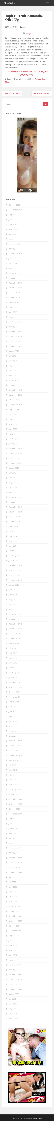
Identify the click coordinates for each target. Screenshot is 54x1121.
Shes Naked (10, 3)
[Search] (45, 104)
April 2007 (13, 955)
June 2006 (13, 1004)
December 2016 (15, 390)
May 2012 (13, 658)
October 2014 (14, 516)
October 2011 (14, 692)
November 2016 (15, 395)
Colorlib (22, 1118)
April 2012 (13, 663)
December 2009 (15, 799)
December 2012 (15, 624)
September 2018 (15, 297)
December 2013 (15, 565)
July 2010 (12, 765)
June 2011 (13, 711)
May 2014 (13, 541)
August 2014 (14, 526)
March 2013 (13, 609)
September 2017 (15, 346)
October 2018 (14, 292)
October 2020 (14, 205)
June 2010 (13, 770)
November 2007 (15, 921)
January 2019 (14, 278)
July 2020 (12, 219)
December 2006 (15, 974)
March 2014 (13, 551)
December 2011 (15, 682)
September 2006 (15, 989)
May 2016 (13, 424)
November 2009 (15, 804)
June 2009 (13, 828)
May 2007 (13, 950)
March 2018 (13, 317)
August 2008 (14, 877)
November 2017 (15, 336)
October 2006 (14, 984)
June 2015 (13, 478)
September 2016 (15, 404)
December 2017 (15, 331)
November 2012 (15, 629)
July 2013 (12, 590)
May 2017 (13, 365)
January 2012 (14, 677)
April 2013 (13, 604)
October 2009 (14, 809)
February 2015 (15, 497)
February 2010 (15, 789)
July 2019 (12, 258)
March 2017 (13, 375)
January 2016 (14, 443)
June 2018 (13, 307)
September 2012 (15, 638)
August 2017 (14, 351)
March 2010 (13, 784)
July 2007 (12, 940)
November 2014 (15, 512)
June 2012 (13, 653)
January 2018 (14, 326)
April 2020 (13, 234)
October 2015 (14, 458)
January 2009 (14, 853)
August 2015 (14, 468)
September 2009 (15, 814)
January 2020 (14, 249)
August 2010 (14, 760)
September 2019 (15, 253)
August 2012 (14, 643)
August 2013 (14, 585)
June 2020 (13, 224)
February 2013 (15, 614)
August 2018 (14, 302)
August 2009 (14, 818)
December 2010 (15, 741)
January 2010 (14, 794)
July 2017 (12, 356)
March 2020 (13, 239)
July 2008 (12, 882)
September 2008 (15, 872)
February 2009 (15, 848)
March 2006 (13, 1018)
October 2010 (14, 750)
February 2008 (15, 906)
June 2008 (13, 887)
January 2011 (14, 736)
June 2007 (13, 945)
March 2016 (13, 434)
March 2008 (13, 901)
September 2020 (15, 210)
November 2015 (15, 453)
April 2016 (13, 429)
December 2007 (15, 916)
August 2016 (14, 409)
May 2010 (13, 775)
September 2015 (15, 463)
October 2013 (14, 575)
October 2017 (14, 341)
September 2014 (15, 521)
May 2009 (13, 833)
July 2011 (12, 706)
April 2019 (13, 263)
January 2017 (14, 385)
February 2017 (15, 380)
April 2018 (13, 312)
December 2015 (15, 448)
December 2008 (15, 857)
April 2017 (13, 370)
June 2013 (13, 594)
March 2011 (13, 726)
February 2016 (15, 439)
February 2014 (15, 555)
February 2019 (15, 273)
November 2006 (15, 979)
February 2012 (15, 672)
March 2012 (13, 667)
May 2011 (13, 716)
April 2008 (13, 896)
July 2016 (12, 414)
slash (24, 27)
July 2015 (12, 473)
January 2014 (14, 560)
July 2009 (12, 823)
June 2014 (13, 536)
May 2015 (13, 482)
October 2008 (14, 867)
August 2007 (14, 935)
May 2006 (13, 1008)
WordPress (38, 1118)
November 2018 (15, 288)
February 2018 (15, 322)
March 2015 (13, 492)
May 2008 (13, 892)
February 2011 (15, 731)
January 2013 (14, 619)
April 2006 (13, 1013)
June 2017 (13, 361)
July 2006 (12, 999)
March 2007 (13, 960)
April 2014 (13, 546)
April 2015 (13, 487)
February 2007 (15, 965)
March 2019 (13, 268)
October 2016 (14, 400)
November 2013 (15, 570)
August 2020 (14, 214)
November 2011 (15, 687)
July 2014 (12, 531)
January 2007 (14, 969)
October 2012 (14, 633)
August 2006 (14, 994)
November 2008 (15, 862)
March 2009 (13, 843)
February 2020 (15, 244)
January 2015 (14, 502)
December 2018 (15, 283)
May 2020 (13, 229)
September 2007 (15, 931)
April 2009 (13, 838)
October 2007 (14, 926)
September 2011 (15, 697)
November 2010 (15, 745)
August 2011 (14, 702)
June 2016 (13, 419)
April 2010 (13, 780)
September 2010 (15, 755)
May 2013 (13, 599)
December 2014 (15, 507)
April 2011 (13, 721)
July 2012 (12, 648)
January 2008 (14, 911)
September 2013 (15, 580)
